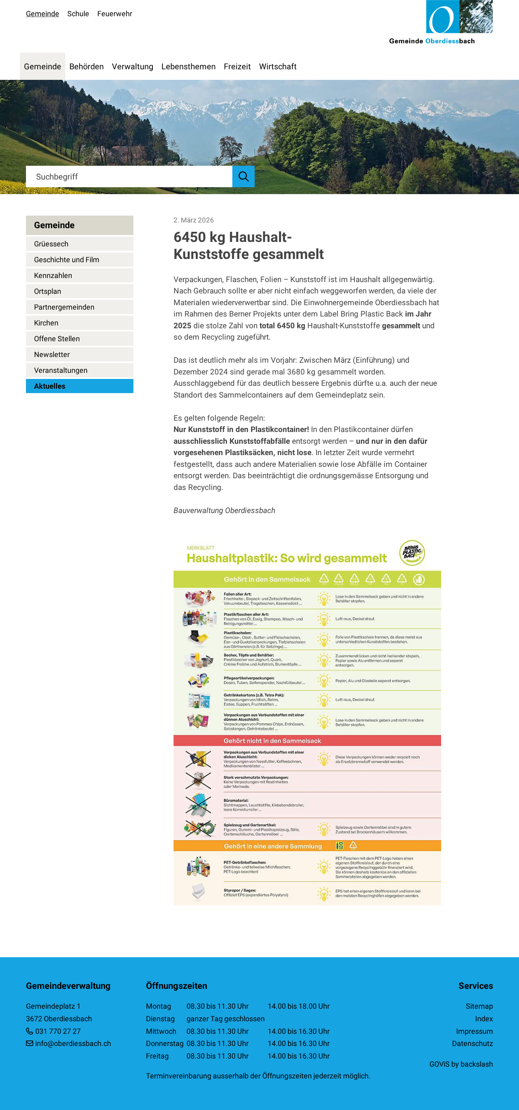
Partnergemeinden (64, 307)
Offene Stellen (57, 338)
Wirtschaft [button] (278, 66)
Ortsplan (47, 291)
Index (484, 1018)
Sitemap (479, 1006)
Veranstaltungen (61, 370)
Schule (78, 13)
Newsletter (52, 354)
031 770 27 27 (58, 1031)
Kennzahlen (53, 275)
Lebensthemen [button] (188, 66)
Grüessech (51, 244)
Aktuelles (49, 386)
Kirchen (46, 323)
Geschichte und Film (66, 259)
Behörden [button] (86, 66)
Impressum (474, 1031)
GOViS (439, 1064)
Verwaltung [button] (132, 66)
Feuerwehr (114, 13)
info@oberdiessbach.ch (73, 1043)
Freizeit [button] (237, 66)
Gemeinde (42, 13)
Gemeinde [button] (42, 66)
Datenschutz (472, 1043)
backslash (477, 1064)
